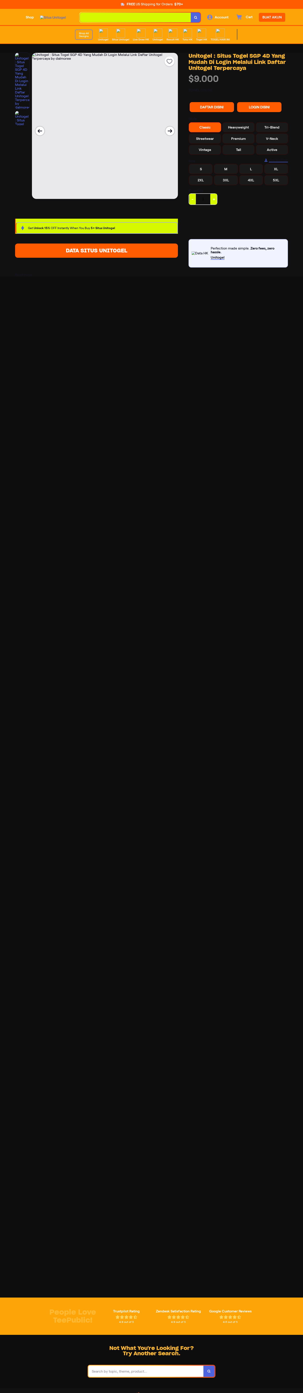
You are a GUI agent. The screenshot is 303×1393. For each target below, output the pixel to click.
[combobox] (135, 17)
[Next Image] (170, 131)
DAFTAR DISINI (212, 107)
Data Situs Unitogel (96, 250)
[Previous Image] (40, 131)
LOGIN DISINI (259, 107)
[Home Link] (53, 17)
